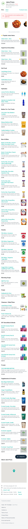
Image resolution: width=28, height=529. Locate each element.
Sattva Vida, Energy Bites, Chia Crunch (8, 201)
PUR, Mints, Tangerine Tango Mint (7, 258)
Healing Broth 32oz (6, 293)
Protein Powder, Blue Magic (8, 398)
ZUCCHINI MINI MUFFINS (7, 368)
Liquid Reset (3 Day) (6, 305)
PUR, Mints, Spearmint (7, 249)
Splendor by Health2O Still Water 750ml (8, 100)
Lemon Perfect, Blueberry (8, 92)
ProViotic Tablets (6, 439)
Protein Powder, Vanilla (7, 422)
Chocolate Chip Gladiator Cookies (8, 113)
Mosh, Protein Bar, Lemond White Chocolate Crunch (8, 143)
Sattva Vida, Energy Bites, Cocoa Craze (8, 210)
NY (6, 504)
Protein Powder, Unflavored (8, 414)
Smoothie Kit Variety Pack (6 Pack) (8, 355)
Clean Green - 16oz (6, 51)
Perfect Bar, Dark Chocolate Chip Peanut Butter (7, 182)
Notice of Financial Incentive (8, 517)
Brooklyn (9, 504)
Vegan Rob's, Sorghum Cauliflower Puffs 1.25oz (7, 267)
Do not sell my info (6, 520)
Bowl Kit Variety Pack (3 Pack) (7, 326)
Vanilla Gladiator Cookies (8, 130)
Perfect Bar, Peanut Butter (8, 192)
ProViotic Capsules (6, 430)
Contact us (4, 510)
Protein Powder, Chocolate (8, 406)
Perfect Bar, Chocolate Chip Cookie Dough (7, 162)
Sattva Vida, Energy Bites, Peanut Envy (8, 220)
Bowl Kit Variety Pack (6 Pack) (7, 336)
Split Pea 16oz (5, 281)
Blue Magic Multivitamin (7, 382)
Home (3, 504)
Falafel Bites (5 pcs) (6, 79)
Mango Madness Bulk (6, 122)
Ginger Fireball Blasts (6, 390)
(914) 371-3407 (9, 7)
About (7, 9)
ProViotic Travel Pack (7, 447)
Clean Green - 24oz (6, 38)
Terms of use (5, 512)
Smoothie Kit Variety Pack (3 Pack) (8, 345)
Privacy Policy (5, 515)
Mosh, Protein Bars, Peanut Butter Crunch (8, 153)
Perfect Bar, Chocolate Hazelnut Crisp (7, 172)
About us (4, 507)
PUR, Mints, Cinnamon (7, 233)
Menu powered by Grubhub (14, 31)
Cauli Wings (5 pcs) (6, 71)
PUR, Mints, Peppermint (7, 241)
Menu (2, 9)
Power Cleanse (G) (6, 313)
